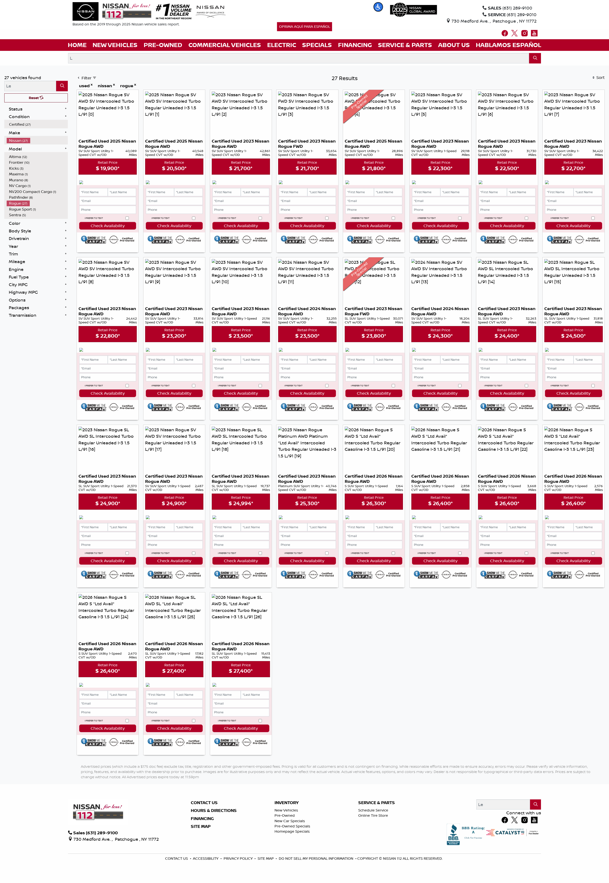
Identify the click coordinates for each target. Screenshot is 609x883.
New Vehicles (286, 810)
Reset (34, 97)
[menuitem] (37, 124)
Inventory (287, 802)
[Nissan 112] (112, 11)
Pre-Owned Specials (292, 826)
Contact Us (204, 802)
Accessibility (206, 858)
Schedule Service (373, 810)
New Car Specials (290, 820)
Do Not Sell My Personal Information (316, 858)
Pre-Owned (285, 815)
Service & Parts (376, 802)
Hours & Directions (214, 810)
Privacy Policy (239, 858)
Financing (202, 818)
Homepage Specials (292, 831)
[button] (378, 7)
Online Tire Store (373, 815)
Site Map (201, 826)
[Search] (535, 58)
